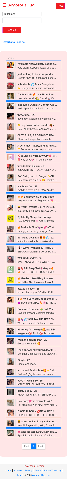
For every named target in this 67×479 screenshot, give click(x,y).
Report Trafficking (53, 470)
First (26, 446)
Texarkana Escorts (33, 466)
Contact (18, 470)
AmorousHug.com (41, 475)
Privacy (28, 470)
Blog (19, 475)
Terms (38, 470)
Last (40, 446)
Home (8, 470)
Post (60, 5)
